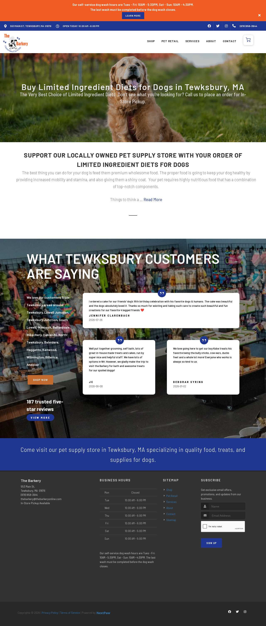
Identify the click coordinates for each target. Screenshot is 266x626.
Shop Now (40, 379)
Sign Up (211, 543)
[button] (248, 40)
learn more (133, 15)
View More (40, 417)
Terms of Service (70, 612)
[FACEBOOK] (209, 26)
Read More (153, 199)
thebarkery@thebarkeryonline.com (41, 499)
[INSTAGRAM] (226, 26)
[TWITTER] (218, 26)
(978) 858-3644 (29, 494)
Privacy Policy (50, 612)
